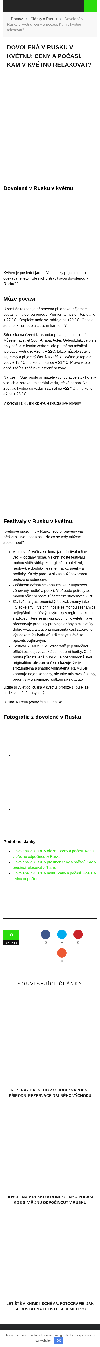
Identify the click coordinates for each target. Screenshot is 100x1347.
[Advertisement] (50, 126)
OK (59, 1340)
